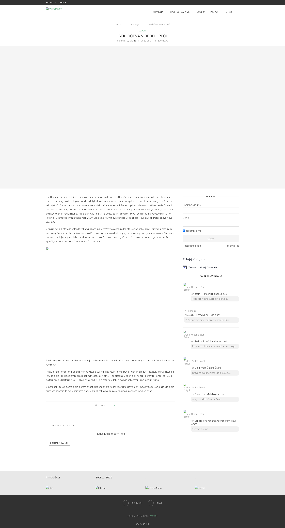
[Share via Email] (126, 405)
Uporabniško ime (192, 205)
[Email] (238, 2)
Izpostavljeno (135, 24)
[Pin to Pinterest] (123, 405)
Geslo (186, 218)
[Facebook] (234, 2)
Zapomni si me (193, 231)
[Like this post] (116, 405)
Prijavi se (51, 2)
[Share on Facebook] (120, 405)
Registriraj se (232, 245)
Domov (118, 24)
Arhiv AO (63, 2)
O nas (229, 12)
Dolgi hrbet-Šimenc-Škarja (208, 367)
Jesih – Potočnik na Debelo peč (211, 294)
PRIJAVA (214, 12)
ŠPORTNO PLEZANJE (180, 12)
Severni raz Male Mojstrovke (209, 394)
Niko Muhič (130, 40)
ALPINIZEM (158, 12)
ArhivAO (153, 516)
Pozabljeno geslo (192, 245)
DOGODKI (201, 12)
